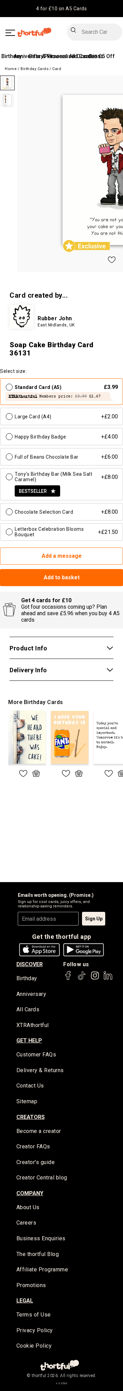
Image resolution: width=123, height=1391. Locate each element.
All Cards (28, 1009)
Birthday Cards (34, 69)
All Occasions (86, 56)
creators (30, 1117)
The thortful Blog (37, 1254)
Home (11, 69)
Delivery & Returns (40, 1070)
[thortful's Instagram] (95, 978)
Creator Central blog (41, 1177)
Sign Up (93, 918)
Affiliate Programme (42, 1269)
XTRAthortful (32, 1025)
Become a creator (38, 1131)
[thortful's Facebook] (68, 978)
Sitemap (27, 1101)
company (29, 1193)
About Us (28, 1207)
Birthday (11, 56)
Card (56, 69)
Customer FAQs (36, 1054)
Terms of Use (33, 1314)
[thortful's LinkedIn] (108, 978)
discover (29, 964)
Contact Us (30, 1085)
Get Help (29, 1040)
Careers (26, 1222)
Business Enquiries (41, 1238)
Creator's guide (35, 1162)
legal (24, 1300)
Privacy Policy (34, 1330)
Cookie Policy (34, 1345)
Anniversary (31, 994)
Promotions (31, 1285)
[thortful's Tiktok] (82, 978)
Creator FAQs (33, 1146)
